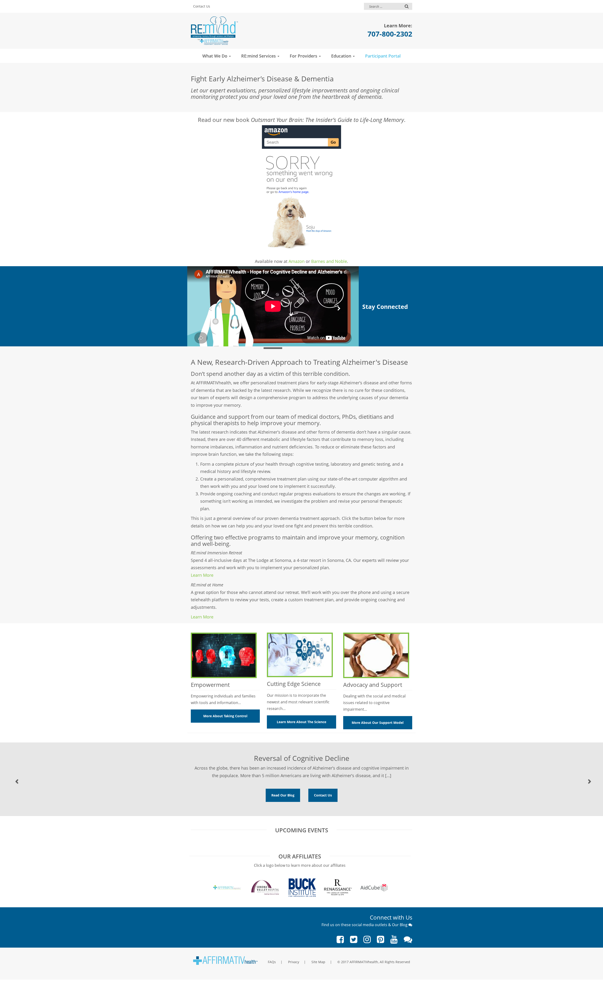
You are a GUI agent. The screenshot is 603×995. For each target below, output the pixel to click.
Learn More (202, 575)
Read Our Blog (282, 795)
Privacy (293, 962)
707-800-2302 (389, 34)
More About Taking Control (225, 716)
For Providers (304, 56)
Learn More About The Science (301, 722)
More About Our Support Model (377, 722)
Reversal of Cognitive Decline (301, 758)
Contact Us (201, 6)
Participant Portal (383, 56)
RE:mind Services (259, 56)
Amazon (297, 261)
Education (341, 56)
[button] (208, 306)
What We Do (215, 56)
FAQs (272, 962)
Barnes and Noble (329, 261)
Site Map (318, 962)
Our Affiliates (299, 856)
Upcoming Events (301, 830)
